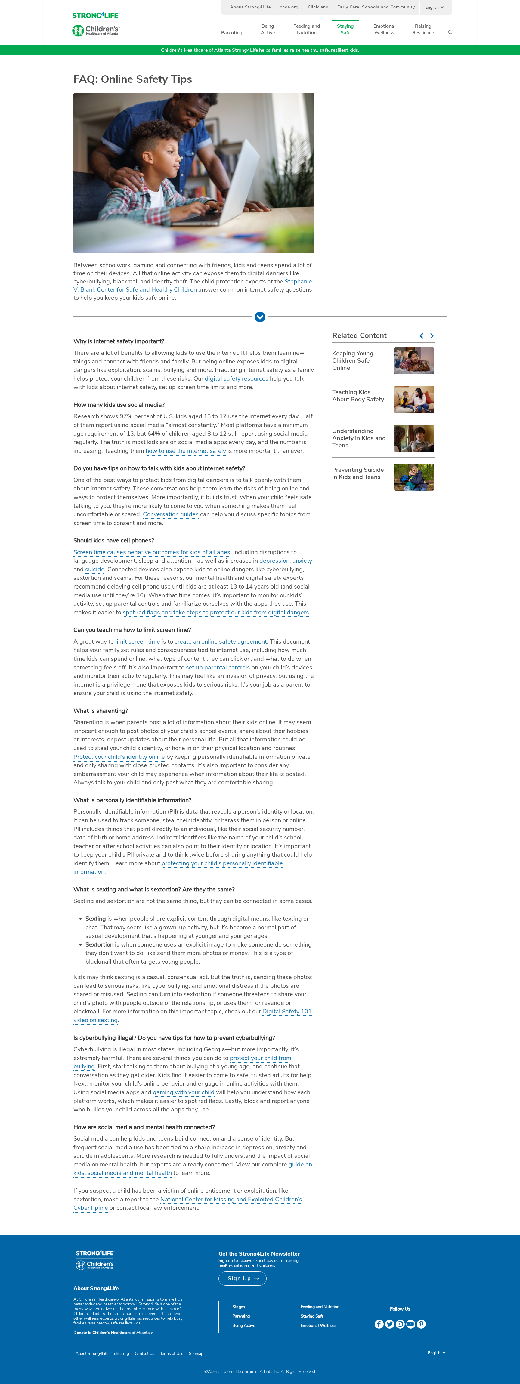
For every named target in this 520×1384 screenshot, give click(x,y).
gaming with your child (184, 1092)
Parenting (241, 1316)
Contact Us (144, 1353)
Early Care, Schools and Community (376, 7)
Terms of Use (171, 1353)
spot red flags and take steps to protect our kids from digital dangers (216, 612)
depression (274, 561)
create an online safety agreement (221, 642)
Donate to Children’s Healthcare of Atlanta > (113, 1332)
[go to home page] (96, 24)
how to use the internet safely (186, 451)
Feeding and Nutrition (320, 1307)
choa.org (289, 7)
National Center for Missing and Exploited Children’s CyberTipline (187, 1203)
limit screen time (137, 642)
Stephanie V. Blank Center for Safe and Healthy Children (192, 285)
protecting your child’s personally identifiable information (178, 867)
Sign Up (239, 1278)
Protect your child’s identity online (119, 757)
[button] (232, 33)
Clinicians (318, 7)
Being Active (243, 1325)
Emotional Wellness (318, 1325)
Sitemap (196, 1353)
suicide (94, 569)
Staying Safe (312, 1316)
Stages (238, 1307)
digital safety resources (236, 379)
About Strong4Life (250, 7)
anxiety (302, 561)
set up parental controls (218, 667)
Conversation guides (171, 514)
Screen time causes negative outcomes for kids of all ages (151, 552)
